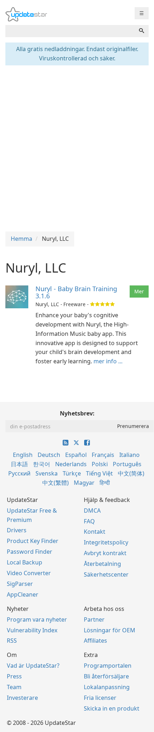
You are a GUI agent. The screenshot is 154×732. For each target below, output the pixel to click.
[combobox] (70, 31)
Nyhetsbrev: (77, 413)
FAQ (89, 521)
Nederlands (71, 464)
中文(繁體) (55, 483)
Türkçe (72, 473)
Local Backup (24, 562)
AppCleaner (22, 594)
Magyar (84, 483)
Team (14, 687)
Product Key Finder (32, 541)
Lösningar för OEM (109, 630)
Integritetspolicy (106, 542)
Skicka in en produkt (111, 708)
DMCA (92, 510)
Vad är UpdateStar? (33, 665)
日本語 (19, 464)
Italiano (129, 455)
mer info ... (107, 361)
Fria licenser (100, 698)
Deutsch (49, 455)
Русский (19, 473)
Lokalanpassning (107, 687)
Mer (139, 291)
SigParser (20, 584)
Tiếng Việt (99, 473)
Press (14, 676)
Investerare (22, 698)
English (23, 455)
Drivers (17, 530)
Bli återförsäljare (106, 676)
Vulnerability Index (32, 630)
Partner (94, 619)
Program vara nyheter (37, 619)
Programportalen (107, 665)
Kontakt (94, 532)
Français (103, 455)
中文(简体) (131, 473)
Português (127, 464)
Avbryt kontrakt (105, 553)
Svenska (46, 473)
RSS (12, 640)
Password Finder (29, 552)
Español (76, 455)
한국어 (41, 464)
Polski (100, 464)
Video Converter (29, 573)
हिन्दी (105, 483)
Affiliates (95, 640)
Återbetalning (102, 564)
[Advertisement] (77, 147)
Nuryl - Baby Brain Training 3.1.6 (76, 292)
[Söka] (141, 31)
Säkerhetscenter (106, 574)
